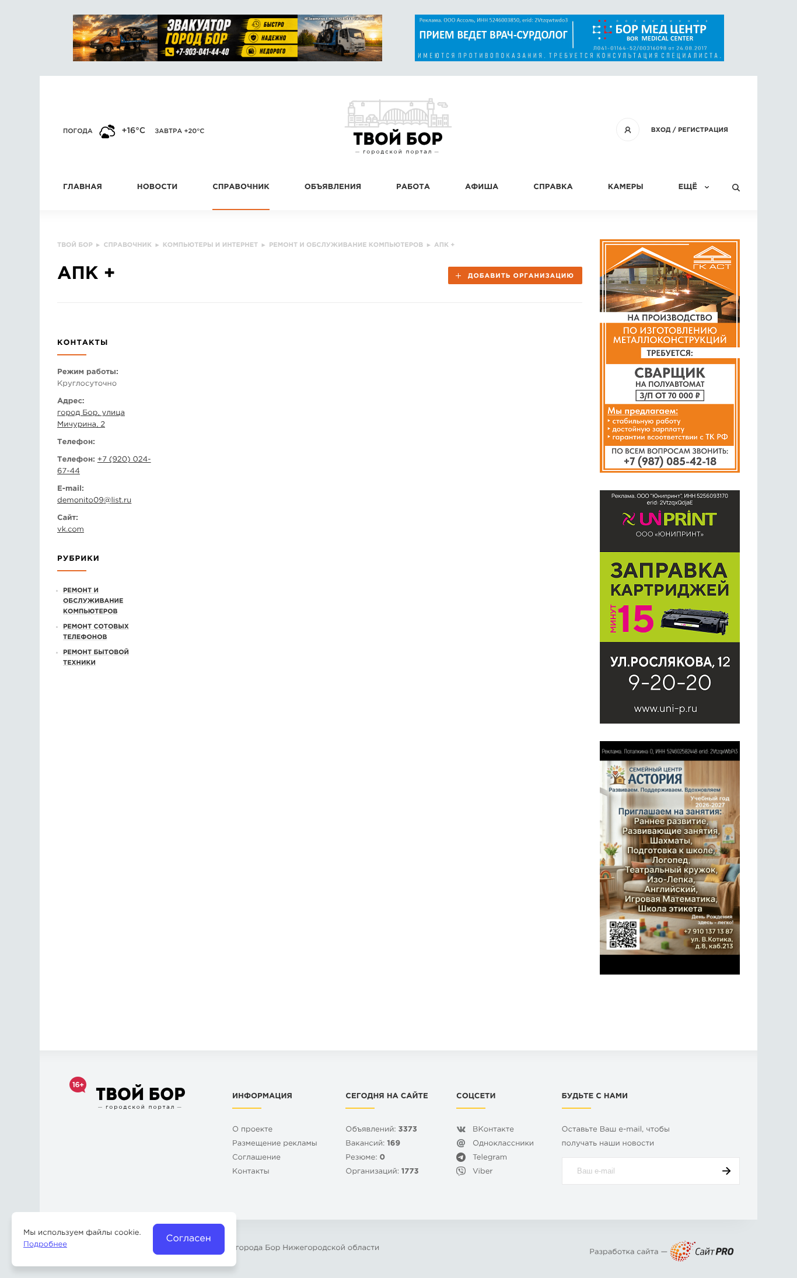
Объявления (333, 187)
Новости (157, 187)
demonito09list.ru (94, 501)
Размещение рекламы (274, 1144)
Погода (78, 131)
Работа (413, 187)
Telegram (490, 1158)
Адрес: (71, 402)
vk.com (70, 530)
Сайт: (67, 518)
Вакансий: (372, 1144)
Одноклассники (503, 1144)
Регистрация (703, 130)
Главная (82, 187)
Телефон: (76, 442)
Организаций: (381, 1172)
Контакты (251, 1172)
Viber (483, 1172)
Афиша (481, 187)
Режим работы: (87, 372)
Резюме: (365, 1158)
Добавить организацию (521, 276)
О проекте (252, 1130)
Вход (661, 130)
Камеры (626, 187)
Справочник (241, 187)
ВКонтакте (493, 1130)
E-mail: (70, 489)
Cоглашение (256, 1158)
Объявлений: (381, 1130)
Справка (552, 187)
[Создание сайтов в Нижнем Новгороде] (702, 1252)
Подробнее (45, 1245)
